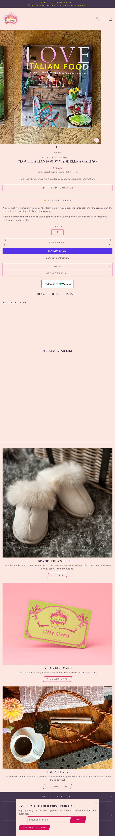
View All (57, 575)
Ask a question (57, 273)
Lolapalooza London (57, 158)
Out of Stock (57, 266)
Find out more (57, 679)
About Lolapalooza (56, 796)
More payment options (57, 257)
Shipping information (57, 188)
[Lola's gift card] (57, 624)
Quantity (57, 226)
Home (57, 152)
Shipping (53, 172)
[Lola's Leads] (57, 727)
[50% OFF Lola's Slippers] (57, 502)
